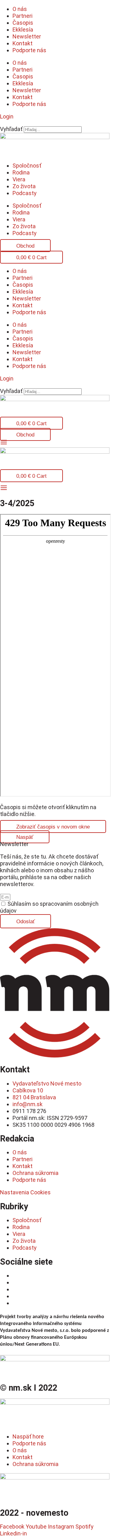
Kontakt (23, 43)
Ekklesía (23, 29)
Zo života (24, 186)
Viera (19, 179)
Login (6, 116)
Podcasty (25, 193)
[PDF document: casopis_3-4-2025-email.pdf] (55, 655)
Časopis (23, 22)
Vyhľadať (11, 129)
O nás (20, 9)
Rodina (21, 172)
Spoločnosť (27, 165)
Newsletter (27, 36)
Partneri (23, 16)
